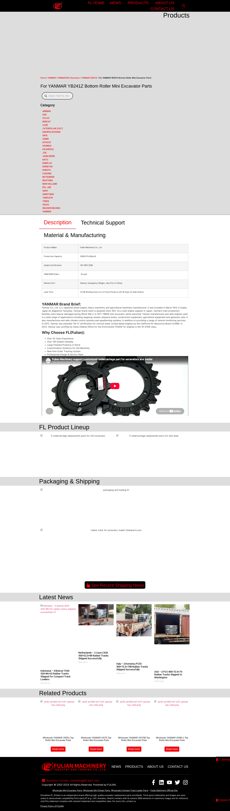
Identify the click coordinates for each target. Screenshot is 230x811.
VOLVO (45, 204)
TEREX (45, 201)
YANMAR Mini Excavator (69, 78)
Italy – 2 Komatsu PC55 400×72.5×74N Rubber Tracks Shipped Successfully (132, 666)
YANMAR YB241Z (89, 78)
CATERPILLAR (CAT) (52, 128)
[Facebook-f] (153, 782)
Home (43, 78)
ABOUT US (164, 3)
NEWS (115, 3)
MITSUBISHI (48, 177)
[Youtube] (169, 782)
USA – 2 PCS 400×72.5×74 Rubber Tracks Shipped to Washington (168, 674)
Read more (58, 749)
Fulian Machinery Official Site (164, 790)
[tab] (57, 222)
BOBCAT (46, 121)
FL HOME (96, 3)
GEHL (45, 135)
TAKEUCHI (47, 197)
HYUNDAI (46, 146)
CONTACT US (162, 9)
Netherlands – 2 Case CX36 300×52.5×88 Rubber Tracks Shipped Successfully (93, 655)
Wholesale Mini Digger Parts (96, 790)
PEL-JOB (46, 187)
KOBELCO (47, 163)
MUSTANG (47, 180)
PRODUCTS (138, 3)
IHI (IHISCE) (48, 149)
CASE (45, 125)
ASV (44, 114)
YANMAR (52, 78)
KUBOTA (46, 170)
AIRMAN (46, 111)
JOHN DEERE (48, 156)
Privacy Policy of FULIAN (52, 806)
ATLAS (45, 118)
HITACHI (46, 142)
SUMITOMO (48, 194)
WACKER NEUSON (51, 208)
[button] (183, 5)
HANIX (45, 139)
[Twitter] (177, 782)
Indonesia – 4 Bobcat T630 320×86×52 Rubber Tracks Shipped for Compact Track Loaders (55, 675)
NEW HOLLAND (49, 184)
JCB (44, 152)
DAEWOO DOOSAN (51, 132)
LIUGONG (47, 173)
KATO (45, 159)
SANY (45, 191)
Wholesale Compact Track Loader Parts (129, 790)
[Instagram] (185, 782)
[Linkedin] (161, 782)
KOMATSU (47, 166)
